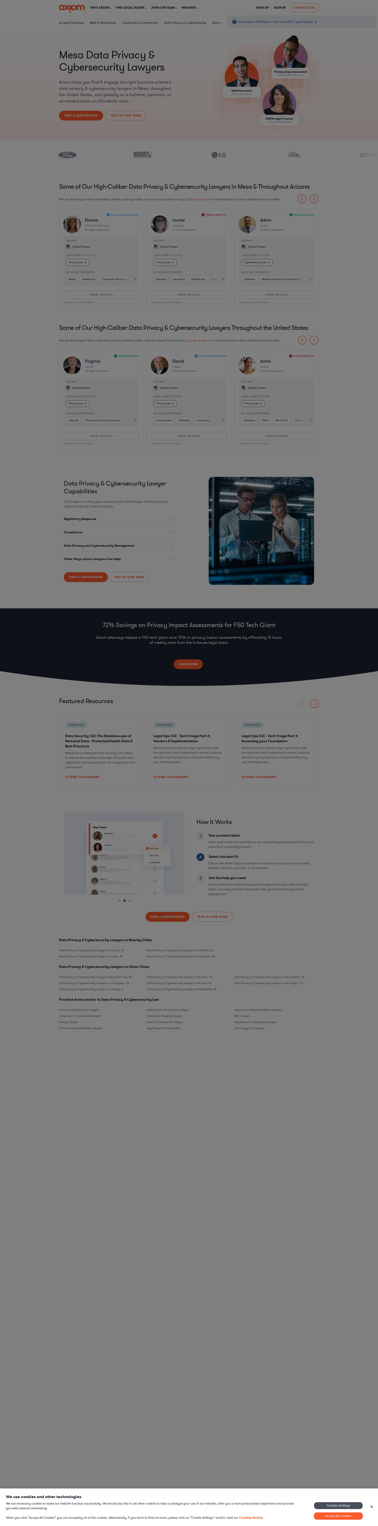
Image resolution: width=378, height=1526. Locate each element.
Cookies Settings (338, 1505)
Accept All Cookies (338, 1516)
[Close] (371, 1506)
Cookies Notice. (251, 1518)
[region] (189, 1507)
